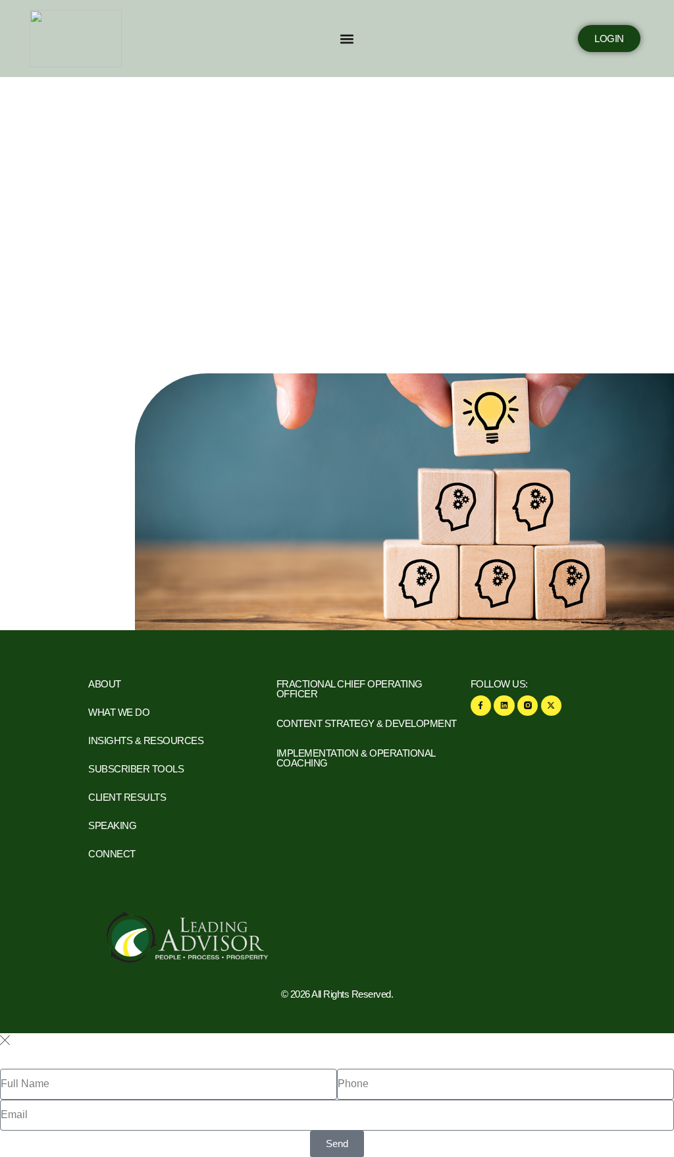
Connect (112, 854)
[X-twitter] (551, 705)
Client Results (127, 797)
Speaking (112, 825)
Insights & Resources (145, 740)
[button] (346, 38)
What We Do (118, 712)
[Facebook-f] (481, 705)
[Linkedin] (504, 705)
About (104, 684)
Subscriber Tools (136, 769)
